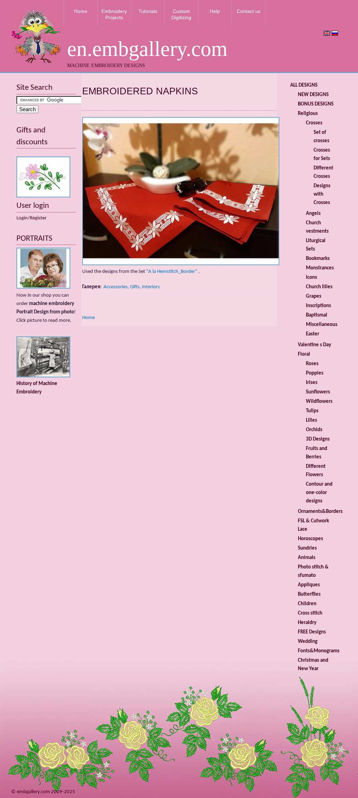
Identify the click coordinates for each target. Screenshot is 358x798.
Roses (312, 364)
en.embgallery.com (147, 48)
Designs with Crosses (322, 194)
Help (215, 11)
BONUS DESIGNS (316, 104)
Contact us (248, 11)
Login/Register (31, 218)
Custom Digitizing (181, 14)
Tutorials (147, 11)
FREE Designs (312, 632)
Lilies (311, 420)
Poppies (314, 373)
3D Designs (318, 439)
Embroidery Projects (114, 14)
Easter (312, 334)
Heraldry (307, 622)
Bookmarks (318, 258)
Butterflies (309, 594)
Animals (306, 557)
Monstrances (320, 268)
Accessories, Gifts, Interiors (131, 287)
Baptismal (316, 315)
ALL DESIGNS (303, 85)
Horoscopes (310, 539)
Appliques (309, 585)
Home (80, 11)
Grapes (313, 296)
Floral (304, 354)
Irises (311, 382)
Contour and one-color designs (319, 493)
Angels (313, 213)
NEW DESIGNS (313, 94)
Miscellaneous (321, 324)
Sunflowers (318, 392)
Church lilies (319, 287)
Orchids (314, 430)
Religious (308, 113)
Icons (311, 277)
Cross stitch (310, 613)
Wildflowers (319, 401)
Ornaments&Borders (320, 511)
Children (307, 604)
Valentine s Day (314, 345)
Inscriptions (318, 306)
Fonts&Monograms (318, 651)
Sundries (307, 548)
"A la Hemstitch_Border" (171, 271)
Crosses (314, 123)
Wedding (307, 641)
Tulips (312, 411)
